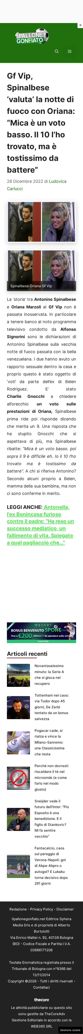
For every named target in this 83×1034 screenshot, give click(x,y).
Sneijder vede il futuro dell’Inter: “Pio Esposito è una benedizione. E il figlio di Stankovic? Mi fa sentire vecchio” (52, 819)
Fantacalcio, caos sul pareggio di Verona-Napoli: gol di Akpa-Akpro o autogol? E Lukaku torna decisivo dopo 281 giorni (51, 866)
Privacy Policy (41, 909)
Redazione (18, 909)
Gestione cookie (70, 1030)
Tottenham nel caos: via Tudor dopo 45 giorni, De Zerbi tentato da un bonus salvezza (52, 707)
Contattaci (41, 987)
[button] (56, 51)
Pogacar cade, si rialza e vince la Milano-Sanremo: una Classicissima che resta (50, 742)
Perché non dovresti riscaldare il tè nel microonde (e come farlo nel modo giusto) (51, 778)
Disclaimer (65, 909)
